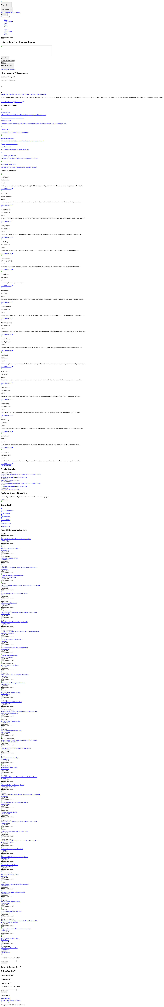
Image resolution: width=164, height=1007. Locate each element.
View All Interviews (6, 465)
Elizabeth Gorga (5, 694)
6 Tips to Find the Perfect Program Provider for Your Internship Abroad (20, 631)
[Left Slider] (2, 534)
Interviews (12, 69)
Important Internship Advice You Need (11, 702)
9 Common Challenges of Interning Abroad (12, 575)
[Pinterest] (7, 999)
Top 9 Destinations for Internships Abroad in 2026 (14, 593)
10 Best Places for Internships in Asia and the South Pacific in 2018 (19, 711)
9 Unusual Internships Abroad (9, 603)
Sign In (3, 14)
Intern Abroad (8, 21)
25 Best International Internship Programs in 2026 (14, 622)
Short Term (21, 477)
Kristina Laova (5, 550)
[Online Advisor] (2, 954)
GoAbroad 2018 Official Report (9, 713)
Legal (15, 1000)
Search (2, 69)
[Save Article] (2, 536)
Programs (6, 69)
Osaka (17, 480)
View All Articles (5, 952)
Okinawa (6, 480)
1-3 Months (4, 477)
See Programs (4, 57)
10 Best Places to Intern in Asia (9, 558)
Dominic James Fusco (7, 657)
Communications (31, 474)
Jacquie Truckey (5, 649)
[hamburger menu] (9, 17)
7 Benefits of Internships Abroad (9, 655)
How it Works (4, 12)
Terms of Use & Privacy (7, 1000)
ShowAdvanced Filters (8, 60)
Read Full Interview (6, 189)
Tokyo (2, 480)
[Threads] (2, 999)
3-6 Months (10, 477)
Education (3, 474)
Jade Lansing (4, 586)
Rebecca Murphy (5, 604)
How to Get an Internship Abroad (10, 665)
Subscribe (3, 963)
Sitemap (19, 1000)
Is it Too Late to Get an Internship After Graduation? (15, 674)
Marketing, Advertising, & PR (14, 474)
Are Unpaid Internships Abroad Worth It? (12, 639)
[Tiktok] (9, 999)
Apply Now (4, 499)
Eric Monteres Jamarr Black (8, 577)
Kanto (14, 480)
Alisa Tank (4, 666)
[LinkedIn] (8, 999)
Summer (15, 477)
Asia (5, 23)
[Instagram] (4, 999)
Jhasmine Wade (5, 559)
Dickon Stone (4, 569)
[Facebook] (1, 999)
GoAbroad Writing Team (7, 633)
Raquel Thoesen (5, 594)
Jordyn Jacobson (5, 703)
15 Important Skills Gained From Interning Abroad (14, 647)
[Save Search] (2, 38)
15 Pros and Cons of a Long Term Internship (13, 683)
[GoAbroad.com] (4, 1)
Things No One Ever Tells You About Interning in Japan (16, 539)
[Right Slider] (4, 534)
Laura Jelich (4, 641)
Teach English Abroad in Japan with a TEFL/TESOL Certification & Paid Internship (23, 94)
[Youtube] (5, 999)
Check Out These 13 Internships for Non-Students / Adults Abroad (19, 612)
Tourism (38, 474)
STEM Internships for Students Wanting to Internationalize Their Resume (20, 585)
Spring (25, 477)
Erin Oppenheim (5, 614)
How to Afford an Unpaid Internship (10, 692)
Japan (5, 25)
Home (5, 20)
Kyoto (11, 480)
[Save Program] (2, 77)
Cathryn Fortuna (5, 623)
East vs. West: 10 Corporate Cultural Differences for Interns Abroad (19, 567)
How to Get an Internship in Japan (10, 548)
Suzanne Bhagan (5, 540)
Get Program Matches (14, 12)
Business (24, 474)
